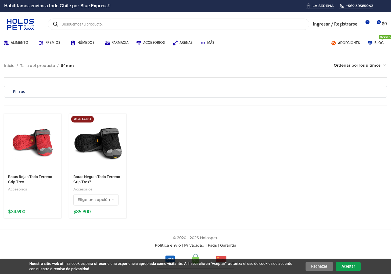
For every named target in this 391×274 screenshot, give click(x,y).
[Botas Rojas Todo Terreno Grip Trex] (32, 142)
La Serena (323, 5)
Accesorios (17, 189)
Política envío (168, 245)
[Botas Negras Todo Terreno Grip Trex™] (98, 142)
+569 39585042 (359, 5)
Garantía (228, 245)
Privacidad (194, 245)
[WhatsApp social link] (379, 6)
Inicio (9, 65)
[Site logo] (20, 23)
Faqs (212, 245)
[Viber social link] (386, 6)
